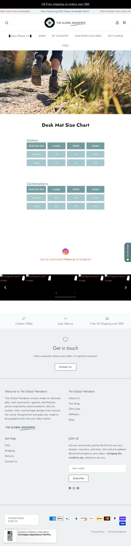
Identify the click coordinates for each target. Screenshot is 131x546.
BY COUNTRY (60, 36)
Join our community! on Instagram (65, 259)
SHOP (42, 36)
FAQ (7, 445)
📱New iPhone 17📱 (20, 36)
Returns (9, 456)
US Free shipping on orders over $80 (65, 4)
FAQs (65, 45)
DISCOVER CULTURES (88, 36)
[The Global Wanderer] (65, 23)
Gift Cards (74, 409)
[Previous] (5, 287)
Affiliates (74, 414)
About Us (74, 398)
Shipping (10, 450)
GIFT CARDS (115, 36)
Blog (71, 420)
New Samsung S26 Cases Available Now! (58, 11)
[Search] (7, 23)
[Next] (125, 287)
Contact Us (11, 461)
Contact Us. (65, 367)
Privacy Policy (98, 531)
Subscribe (78, 478)
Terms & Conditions (117, 531)
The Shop (74, 403)
